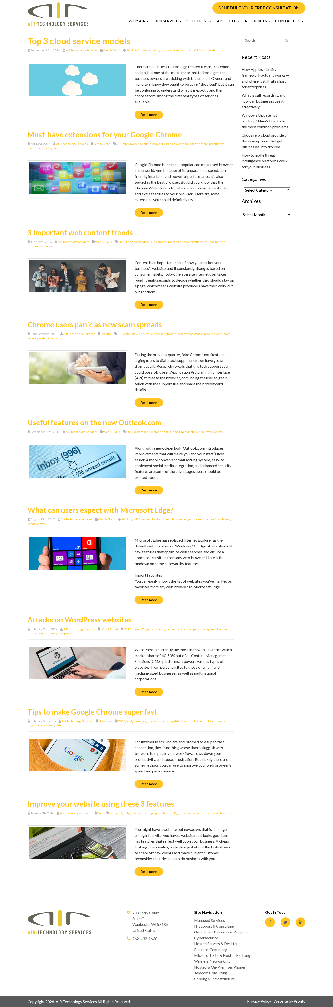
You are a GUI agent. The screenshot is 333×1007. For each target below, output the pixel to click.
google (198, 334)
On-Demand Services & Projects (221, 932)
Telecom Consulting (210, 972)
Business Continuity (210, 949)
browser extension (164, 144)
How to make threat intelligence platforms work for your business (265, 161)
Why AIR (137, 21)
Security (106, 334)
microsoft (187, 431)
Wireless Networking (212, 961)
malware (216, 334)
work (43, 524)
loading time (217, 242)
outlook (200, 431)
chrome (183, 144)
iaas (183, 50)
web (212, 50)
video (200, 813)
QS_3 (41, 725)
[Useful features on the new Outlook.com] (77, 461)
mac (207, 334)
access (166, 519)
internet (197, 519)
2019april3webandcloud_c (134, 144)
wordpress (64, 633)
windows (52, 338)
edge (187, 519)
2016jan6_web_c (120, 813)
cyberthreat (185, 334)
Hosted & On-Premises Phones (220, 967)
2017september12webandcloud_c (149, 431)
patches (33, 633)
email (176, 431)
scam (227, 334)
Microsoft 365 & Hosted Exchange (223, 955)
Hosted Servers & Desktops (217, 943)
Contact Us (288, 21)
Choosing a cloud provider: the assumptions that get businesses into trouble (264, 141)
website (228, 813)
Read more (149, 115)
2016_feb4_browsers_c (133, 721)
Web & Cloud (111, 50)
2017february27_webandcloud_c (145, 629)
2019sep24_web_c (139, 50)
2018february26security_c (135, 334)
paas (190, 50)
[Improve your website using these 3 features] (77, 842)
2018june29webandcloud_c (136, 242)
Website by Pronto (289, 1001)
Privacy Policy (259, 1001)
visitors (210, 813)
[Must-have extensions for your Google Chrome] (77, 177)
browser (159, 334)
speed (50, 725)
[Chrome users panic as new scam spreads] (77, 367)
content (161, 242)
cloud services (169, 50)
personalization (38, 246)
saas (205, 50)
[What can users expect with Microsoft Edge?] (77, 553)
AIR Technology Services (82, 50)
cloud (155, 50)
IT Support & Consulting (214, 926)
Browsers (105, 721)
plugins (32, 725)
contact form (141, 813)
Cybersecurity (206, 937)
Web (100, 813)
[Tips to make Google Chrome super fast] (77, 754)
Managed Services (209, 920)
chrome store (199, 144)
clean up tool (201, 721)
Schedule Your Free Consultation (258, 7)
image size (174, 242)
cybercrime (184, 629)
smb (221, 519)
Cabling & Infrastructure (214, 978)
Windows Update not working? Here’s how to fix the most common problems (265, 121)
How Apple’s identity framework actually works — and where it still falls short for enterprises (265, 78)
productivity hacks (39, 148)
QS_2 (197, 50)
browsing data (171, 721)
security (33, 338)
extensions (217, 721)
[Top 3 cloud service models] (77, 79)
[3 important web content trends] (77, 275)
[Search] (286, 41)
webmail (218, 431)
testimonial (188, 813)
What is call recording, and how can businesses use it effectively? (263, 101)
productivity (217, 144)
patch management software (211, 629)
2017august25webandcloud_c (141, 519)
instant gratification (195, 242)
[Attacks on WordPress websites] (77, 662)
